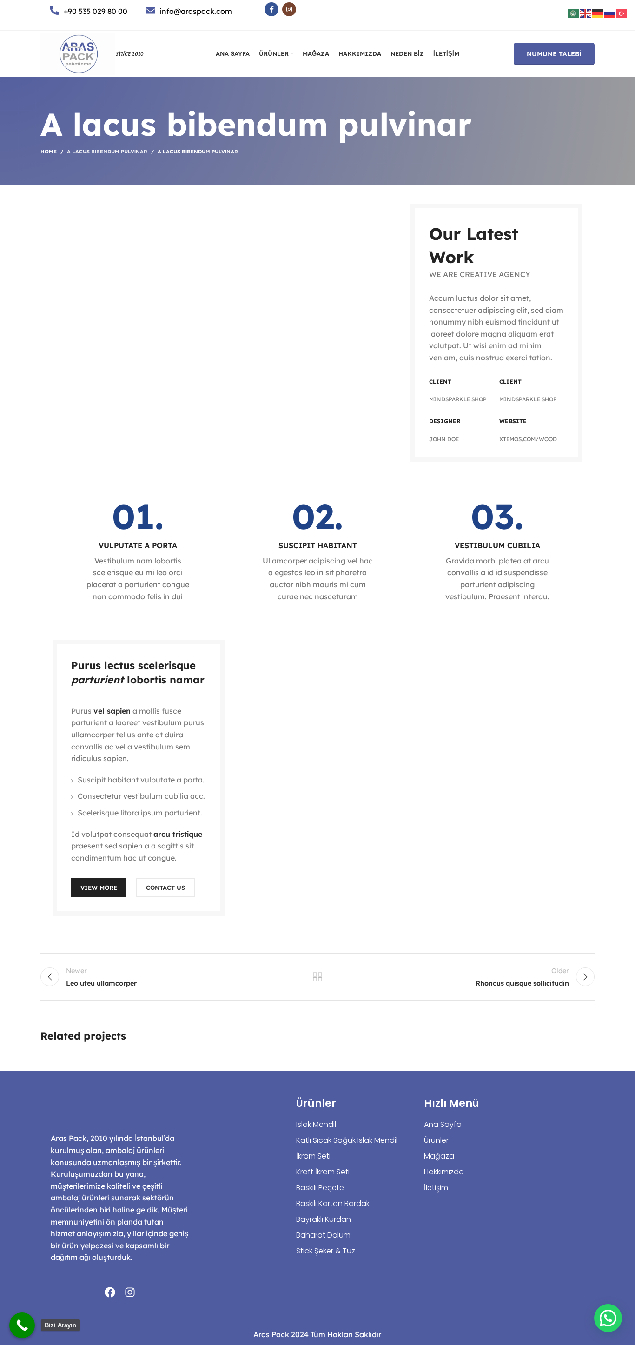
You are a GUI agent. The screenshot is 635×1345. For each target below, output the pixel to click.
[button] (608, 1318)
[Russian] (610, 12)
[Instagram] (130, 1292)
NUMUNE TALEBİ (554, 54)
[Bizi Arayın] (22, 1325)
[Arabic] (574, 12)
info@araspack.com (196, 11)
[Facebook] (110, 1292)
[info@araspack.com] (150, 10)
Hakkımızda (444, 1171)
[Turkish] (622, 12)
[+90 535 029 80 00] (54, 10)
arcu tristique (177, 834)
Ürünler (436, 1140)
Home (48, 151)
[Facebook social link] (271, 9)
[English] (586, 12)
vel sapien (112, 711)
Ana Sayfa (443, 1124)
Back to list (318, 976)
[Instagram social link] (289, 9)
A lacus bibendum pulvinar (107, 151)
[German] (598, 12)
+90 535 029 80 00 (95, 11)
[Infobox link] (137, 551)
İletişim (436, 1187)
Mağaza (439, 1156)
